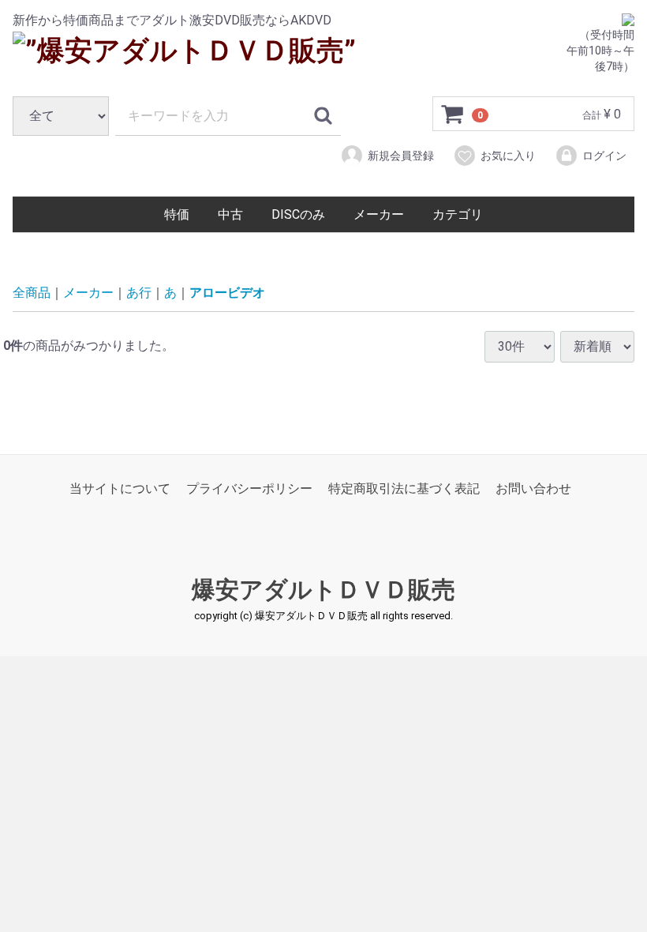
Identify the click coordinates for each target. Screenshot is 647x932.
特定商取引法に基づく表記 (404, 488)
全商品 (31, 292)
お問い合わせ (533, 488)
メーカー (378, 214)
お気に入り (508, 155)
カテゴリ (457, 214)
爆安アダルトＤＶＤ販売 (323, 589)
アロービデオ (227, 292)
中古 (230, 214)
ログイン (604, 155)
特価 (176, 214)
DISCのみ (298, 214)
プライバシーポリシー (249, 488)
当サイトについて (119, 488)
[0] (453, 114)
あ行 (138, 292)
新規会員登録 (401, 155)
